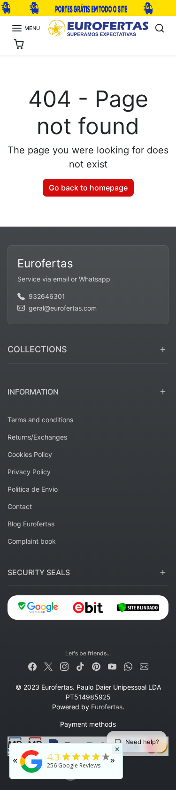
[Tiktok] (80, 666)
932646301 (47, 296)
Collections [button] (37, 349)
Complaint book (32, 541)
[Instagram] (64, 666)
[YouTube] (112, 666)
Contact (20, 506)
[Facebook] (32, 666)
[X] (48, 666)
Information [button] (33, 391)
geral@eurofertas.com (63, 308)
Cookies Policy (30, 454)
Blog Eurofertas (31, 524)
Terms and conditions (40, 420)
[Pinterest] (96, 666)
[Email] (144, 666)
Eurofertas (106, 707)
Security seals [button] (39, 572)
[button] (26, 28)
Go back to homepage (88, 187)
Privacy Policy (29, 472)
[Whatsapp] (128, 666)
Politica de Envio (33, 489)
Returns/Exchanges (37, 437)
